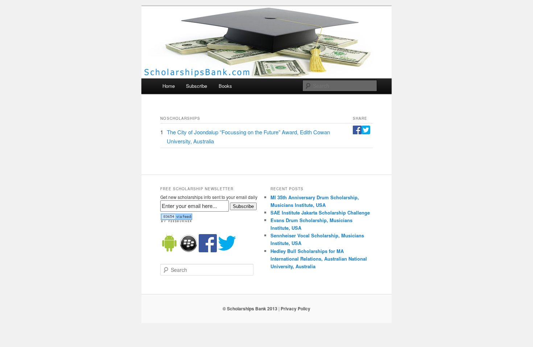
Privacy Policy (295, 308)
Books (225, 85)
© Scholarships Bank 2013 (250, 308)
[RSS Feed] (176, 220)
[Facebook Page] (208, 250)
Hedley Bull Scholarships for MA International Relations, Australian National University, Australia (318, 259)
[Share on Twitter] (365, 132)
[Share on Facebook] (357, 132)
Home (168, 85)
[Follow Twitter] (227, 250)
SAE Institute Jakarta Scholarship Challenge (320, 212)
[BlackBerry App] (188, 250)
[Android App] (169, 250)
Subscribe (196, 85)
